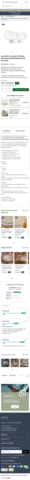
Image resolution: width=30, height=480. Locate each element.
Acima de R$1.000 (10, 16)
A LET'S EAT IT (5, 439)
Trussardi (4, 10)
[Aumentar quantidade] (10, 90)
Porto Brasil (18, 10)
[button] (15, 14)
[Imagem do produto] (7, 222)
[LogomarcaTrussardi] (20, 375)
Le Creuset (10, 10)
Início (2, 16)
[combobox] (15, 6)
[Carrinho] (27, 2)
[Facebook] (17, 457)
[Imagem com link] (15, 397)
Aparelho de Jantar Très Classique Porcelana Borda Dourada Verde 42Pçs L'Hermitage (14, 111)
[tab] (11, 278)
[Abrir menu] (3, 2)
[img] (5, 311)
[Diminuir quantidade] (3, 90)
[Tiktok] (15, 457)
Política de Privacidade (19, 455)
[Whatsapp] (10, 457)
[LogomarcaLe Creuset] (4, 375)
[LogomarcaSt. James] (12, 375)
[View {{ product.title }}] (5, 102)
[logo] (11, 2)
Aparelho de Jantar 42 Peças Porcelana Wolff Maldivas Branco (14, 101)
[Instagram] (12, 457)
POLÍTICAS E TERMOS (7, 443)
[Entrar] (25, 2)
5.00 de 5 (18, 287)
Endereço (4, 435)
